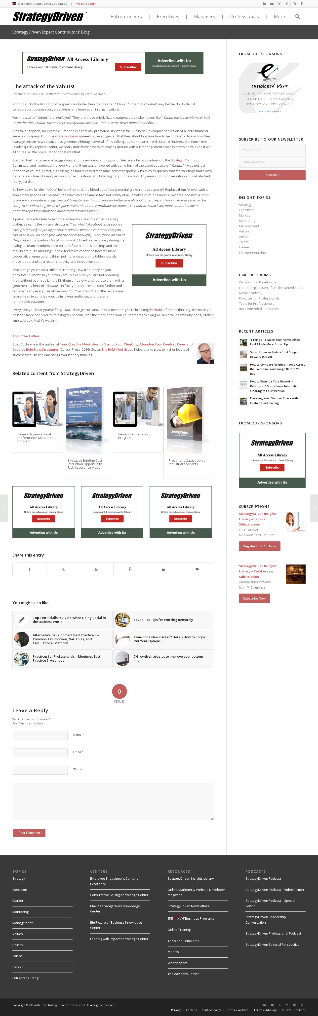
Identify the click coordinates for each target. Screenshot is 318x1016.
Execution (246, 210)
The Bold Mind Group (117, 349)
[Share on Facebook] (29, 569)
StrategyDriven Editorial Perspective (272, 944)
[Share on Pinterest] (130, 569)
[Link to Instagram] (294, 3)
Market (244, 215)
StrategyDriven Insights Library (191, 878)
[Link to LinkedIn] (264, 3)
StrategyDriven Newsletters (188, 906)
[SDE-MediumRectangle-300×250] (169, 285)
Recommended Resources (259, 308)
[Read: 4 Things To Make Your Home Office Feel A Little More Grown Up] (243, 342)
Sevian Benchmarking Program (134, 436)
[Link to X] (279, 3)
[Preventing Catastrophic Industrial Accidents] (189, 420)
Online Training (179, 929)
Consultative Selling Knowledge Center (119, 895)
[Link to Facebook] (286, 3)
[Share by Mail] (197, 569)
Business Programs (199, 918)
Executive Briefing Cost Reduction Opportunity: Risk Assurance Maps (85, 464)
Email (78, 752)
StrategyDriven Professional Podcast (273, 933)
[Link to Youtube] (272, 3)
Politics (244, 236)
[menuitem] (176, 1010)
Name (78, 734)
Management (249, 226)
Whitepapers (177, 963)
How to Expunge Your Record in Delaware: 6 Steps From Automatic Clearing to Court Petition (273, 386)
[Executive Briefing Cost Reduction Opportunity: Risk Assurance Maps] (88, 420)
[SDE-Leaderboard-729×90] (112, 73)
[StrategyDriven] (49, 16)
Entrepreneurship (252, 252)
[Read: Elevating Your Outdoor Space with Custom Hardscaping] (243, 401)
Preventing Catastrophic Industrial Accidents (187, 462)
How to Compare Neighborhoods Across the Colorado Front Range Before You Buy (277, 369)
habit (159, 309)
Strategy (245, 204)
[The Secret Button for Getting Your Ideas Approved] (314, 508)
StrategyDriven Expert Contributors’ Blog (51, 32)
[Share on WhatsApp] (96, 569)
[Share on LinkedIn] (163, 569)
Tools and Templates (183, 941)
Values (244, 231)
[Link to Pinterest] (302, 3)
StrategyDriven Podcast (263, 878)
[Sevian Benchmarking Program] (138, 407)
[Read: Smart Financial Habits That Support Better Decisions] (243, 354)
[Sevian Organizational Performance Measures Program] (37, 407)
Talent (243, 242)
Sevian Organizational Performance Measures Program (35, 438)
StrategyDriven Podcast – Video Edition (274, 889)
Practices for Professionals (61, 94)
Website (78, 769)
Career (244, 247)
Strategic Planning (184, 160)
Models (173, 951)
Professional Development (259, 282)
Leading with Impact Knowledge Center (119, 939)
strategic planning (68, 136)
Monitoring (247, 220)
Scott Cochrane (95, 94)
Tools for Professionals (256, 303)
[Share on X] (63, 569)
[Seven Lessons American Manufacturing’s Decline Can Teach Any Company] (4, 508)
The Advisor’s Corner (183, 974)
